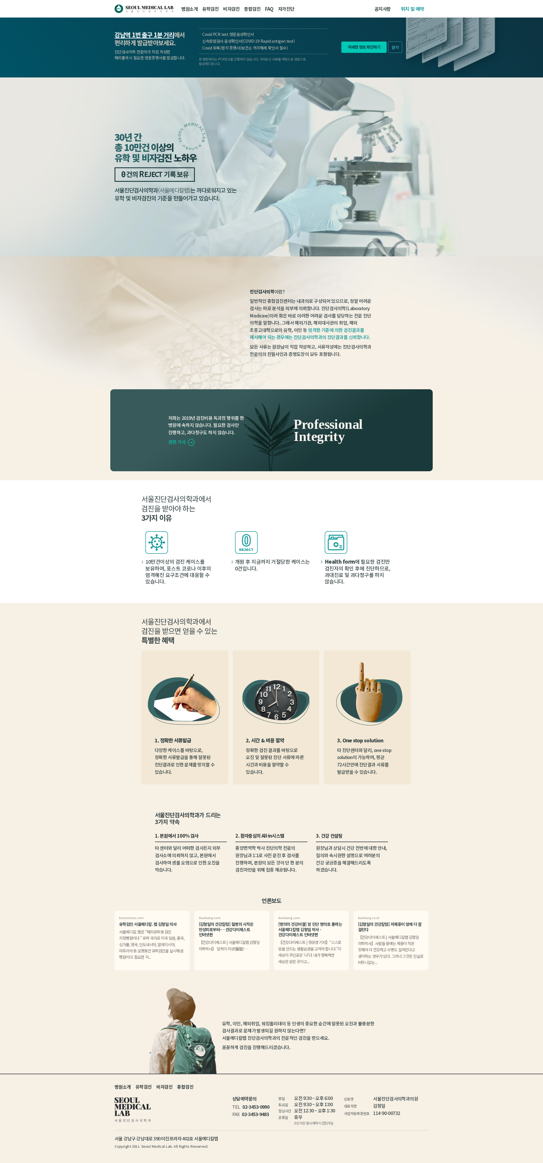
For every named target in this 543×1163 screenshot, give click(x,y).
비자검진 (231, 8)
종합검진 (252, 8)
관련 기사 (177, 441)
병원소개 (189, 8)
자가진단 (286, 8)
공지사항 (382, 8)
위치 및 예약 (412, 8)
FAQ (269, 8)
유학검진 (210, 8)
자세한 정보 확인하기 (364, 47)
